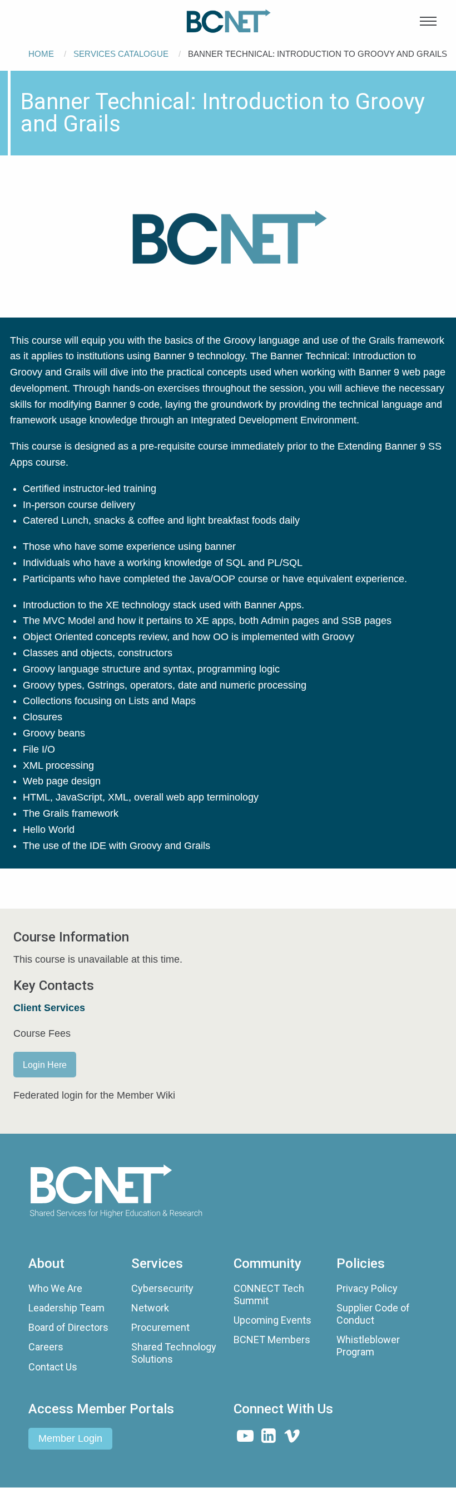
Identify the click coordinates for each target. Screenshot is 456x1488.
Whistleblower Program (368, 1346)
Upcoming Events (272, 1320)
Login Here (45, 1065)
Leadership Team (66, 1308)
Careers (45, 1347)
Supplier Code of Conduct (373, 1314)
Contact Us (52, 1367)
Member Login (70, 1438)
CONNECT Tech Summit (269, 1294)
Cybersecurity (162, 1288)
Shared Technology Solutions (173, 1353)
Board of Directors (68, 1327)
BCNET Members (272, 1339)
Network (150, 1308)
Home (41, 53)
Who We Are (55, 1288)
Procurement (160, 1327)
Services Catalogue (120, 53)
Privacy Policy (367, 1288)
